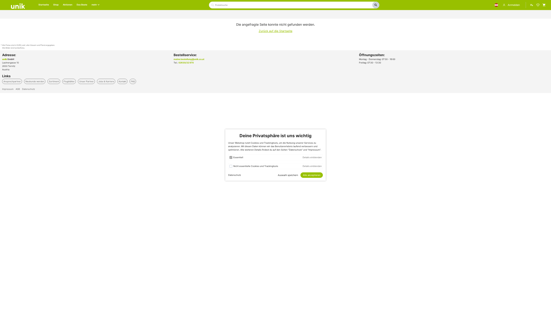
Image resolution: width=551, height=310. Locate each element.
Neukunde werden (34, 81)
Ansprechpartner (12, 81)
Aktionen (67, 4)
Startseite (43, 4)
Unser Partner (86, 81)
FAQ (133, 81)
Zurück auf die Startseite (275, 31)
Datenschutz (234, 175)
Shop (56, 4)
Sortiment (54, 81)
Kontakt (122, 81)
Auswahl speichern (288, 175)
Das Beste (82, 4)
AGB (18, 89)
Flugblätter (69, 81)
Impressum (7, 89)
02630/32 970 (186, 62)
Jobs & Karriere (106, 81)
